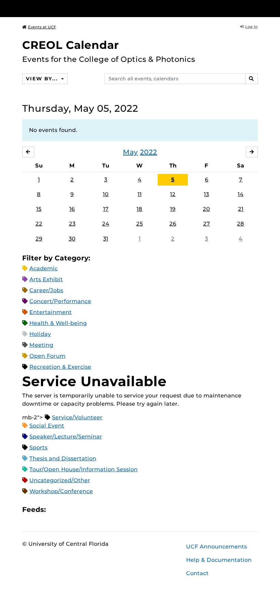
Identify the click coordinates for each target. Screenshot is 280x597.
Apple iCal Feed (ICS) (54, 509)
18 (139, 209)
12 (173, 194)
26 (172, 223)
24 (105, 223)
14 (240, 194)
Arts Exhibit (46, 279)
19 (173, 209)
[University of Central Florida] (67, 8)
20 (206, 209)
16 (72, 209)
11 (140, 194)
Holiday (40, 334)
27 (206, 223)
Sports (38, 447)
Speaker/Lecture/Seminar (65, 436)
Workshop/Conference (61, 491)
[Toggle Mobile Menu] (256, 8)
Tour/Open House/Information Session (83, 469)
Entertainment (50, 312)
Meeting (41, 345)
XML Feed (89, 509)
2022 (148, 152)
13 (206, 194)
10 (106, 194)
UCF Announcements (216, 546)
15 (39, 209)
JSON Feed (101, 509)
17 (106, 209)
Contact (197, 573)
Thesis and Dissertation (62, 458)
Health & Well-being (58, 323)
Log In (251, 26)
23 (72, 223)
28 (240, 223)
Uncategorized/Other (59, 480)
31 (105, 238)
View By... (42, 79)
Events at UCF (42, 27)
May (130, 152)
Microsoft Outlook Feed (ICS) (66, 509)
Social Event (46, 425)
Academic (43, 268)
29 (39, 238)
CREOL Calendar (70, 45)
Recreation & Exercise (60, 367)
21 (240, 209)
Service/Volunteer (77, 417)
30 (72, 238)
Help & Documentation (219, 560)
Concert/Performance (60, 301)
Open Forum (47, 356)
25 (139, 223)
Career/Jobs (46, 290)
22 (39, 223)
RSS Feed (78, 509)
